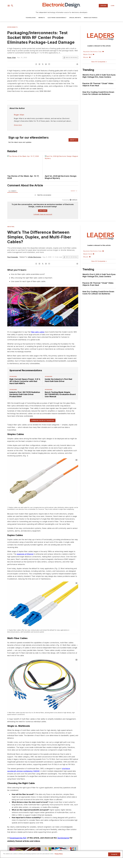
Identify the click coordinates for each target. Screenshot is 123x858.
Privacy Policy (59, 853)
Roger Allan (11, 57)
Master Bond (87, 54)
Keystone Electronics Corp (92, 51)
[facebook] (36, 64)
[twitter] (43, 64)
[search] (12, 5)
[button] (8, 5)
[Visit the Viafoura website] (73, 200)
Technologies (31, 17)
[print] (77, 64)
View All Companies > (99, 62)
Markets (42, 17)
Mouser (85, 57)
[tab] (12, 190)
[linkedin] (39, 64)
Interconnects (12, 27)
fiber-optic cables (37, 332)
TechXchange (63, 838)
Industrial (10, 226)
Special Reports (75, 17)
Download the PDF (18, 838)
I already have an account (42, 214)
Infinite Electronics (34, 257)
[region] (42, 195)
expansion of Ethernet (25, 554)
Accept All (114, 854)
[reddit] (46, 64)
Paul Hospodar (12, 257)
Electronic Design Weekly (57, 17)
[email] (49, 64)
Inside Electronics (90, 17)
